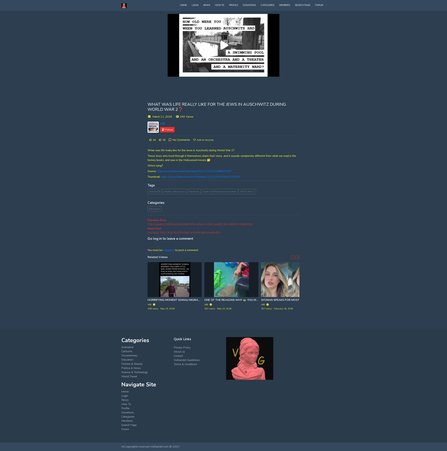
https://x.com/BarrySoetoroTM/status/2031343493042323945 (200, 177)
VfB (162, 124)
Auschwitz (155, 191)
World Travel (129, 376)
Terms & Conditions (185, 364)
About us (179, 352)
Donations (249, 5)
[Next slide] (297, 257)
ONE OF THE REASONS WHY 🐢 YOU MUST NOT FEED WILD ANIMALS (250, 300)
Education (154, 209)
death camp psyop (174, 191)
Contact (178, 356)
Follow (169, 129)
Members (284, 5)
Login (195, 5)
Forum (319, 5)
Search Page (302, 5)
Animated (127, 347)
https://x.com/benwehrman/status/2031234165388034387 (194, 171)
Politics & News (131, 368)
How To (219, 5)
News (206, 5)
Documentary (129, 355)
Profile (233, 5)
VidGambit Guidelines (187, 360)
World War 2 (247, 191)
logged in (168, 250)
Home (183, 5)
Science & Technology (134, 372)
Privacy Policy (182, 347)
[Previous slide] (293, 257)
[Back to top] (11, 430)
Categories (267, 5)
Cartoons (126, 351)
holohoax (194, 191)
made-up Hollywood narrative (219, 191)
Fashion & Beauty (132, 364)
